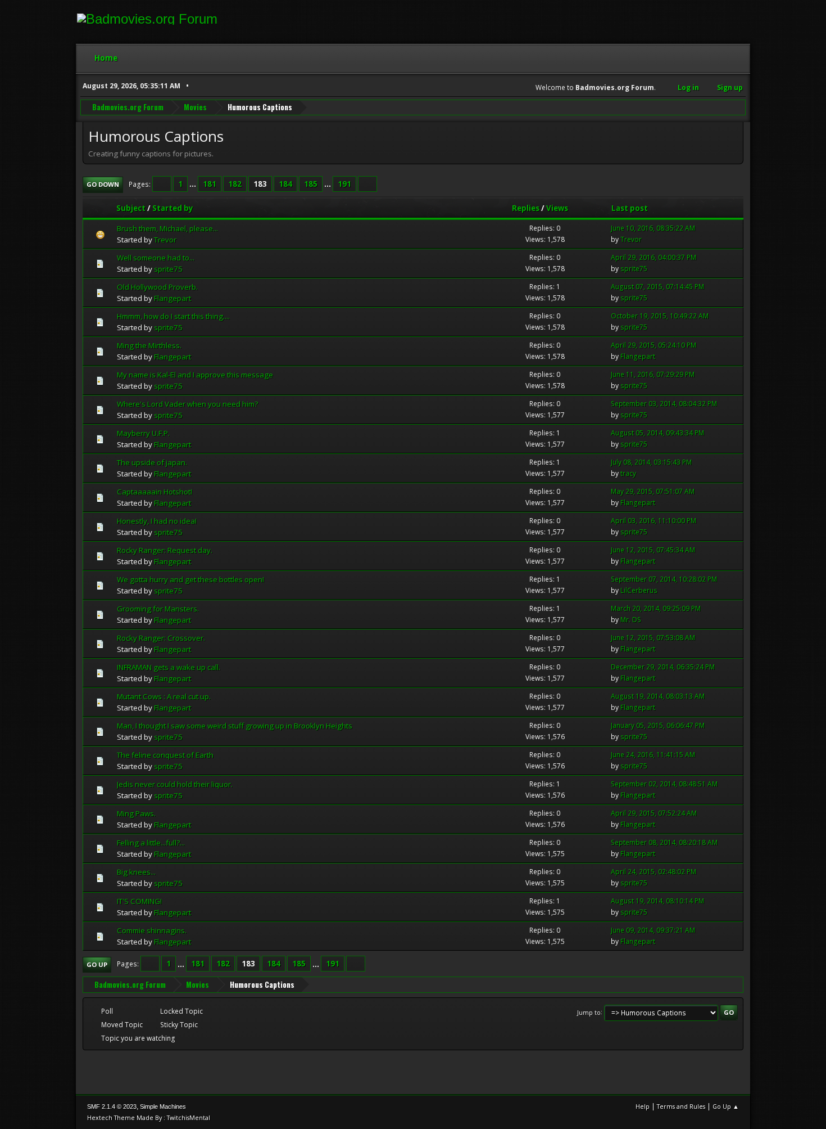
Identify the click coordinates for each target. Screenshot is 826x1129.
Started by (172, 208)
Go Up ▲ (725, 1106)
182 (235, 184)
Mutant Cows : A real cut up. (164, 696)
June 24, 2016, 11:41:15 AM (653, 754)
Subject (131, 208)
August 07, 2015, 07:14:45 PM (657, 286)
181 (209, 184)
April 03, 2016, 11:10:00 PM (653, 520)
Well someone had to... (155, 258)
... (193, 184)
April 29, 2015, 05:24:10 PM (653, 345)
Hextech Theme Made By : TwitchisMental (148, 1117)
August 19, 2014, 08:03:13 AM (658, 696)
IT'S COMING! (139, 901)
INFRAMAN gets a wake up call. (168, 667)
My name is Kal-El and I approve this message (195, 375)
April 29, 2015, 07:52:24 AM (654, 813)
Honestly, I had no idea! (157, 521)
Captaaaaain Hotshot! (154, 492)
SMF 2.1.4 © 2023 (112, 1106)
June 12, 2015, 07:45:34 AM (653, 550)
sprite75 (168, 269)
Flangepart (172, 298)
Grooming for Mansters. (158, 609)
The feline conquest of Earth (165, 755)
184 (285, 184)
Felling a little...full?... (151, 843)
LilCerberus (638, 590)
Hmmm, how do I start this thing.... (173, 316)
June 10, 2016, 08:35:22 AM (653, 228)
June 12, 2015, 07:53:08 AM (653, 637)
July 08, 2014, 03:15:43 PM (651, 462)
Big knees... (136, 872)
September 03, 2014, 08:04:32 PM (664, 403)
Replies (525, 208)
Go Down (103, 184)
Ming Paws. (136, 813)
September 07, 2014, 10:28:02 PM (664, 579)
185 (310, 184)
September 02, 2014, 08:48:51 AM (664, 784)
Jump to (589, 1011)
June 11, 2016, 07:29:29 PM (653, 374)
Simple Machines (163, 1106)
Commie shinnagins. (152, 930)
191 (344, 184)
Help (643, 1106)
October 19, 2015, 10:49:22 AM (660, 316)
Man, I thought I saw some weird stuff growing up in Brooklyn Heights (234, 726)
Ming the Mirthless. (149, 345)
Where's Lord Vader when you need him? (187, 404)
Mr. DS (630, 619)
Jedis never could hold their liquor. (175, 784)
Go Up (97, 964)
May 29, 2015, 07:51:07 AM (653, 491)
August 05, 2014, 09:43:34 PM (657, 433)
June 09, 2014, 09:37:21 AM (653, 930)
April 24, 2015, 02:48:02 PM (653, 871)
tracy (628, 473)
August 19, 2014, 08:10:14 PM (657, 901)
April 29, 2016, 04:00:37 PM (653, 257)
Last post (629, 208)
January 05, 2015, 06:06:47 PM (658, 725)
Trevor (165, 240)
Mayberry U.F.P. (143, 433)
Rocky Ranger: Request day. (164, 550)
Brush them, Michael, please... (167, 228)
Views (557, 208)
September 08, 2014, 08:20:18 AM (664, 842)
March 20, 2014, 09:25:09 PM (656, 608)
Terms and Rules (681, 1106)
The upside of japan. (152, 462)
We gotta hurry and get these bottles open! (190, 579)
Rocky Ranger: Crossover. (161, 638)
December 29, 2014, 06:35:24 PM (663, 667)
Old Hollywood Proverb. (157, 287)
